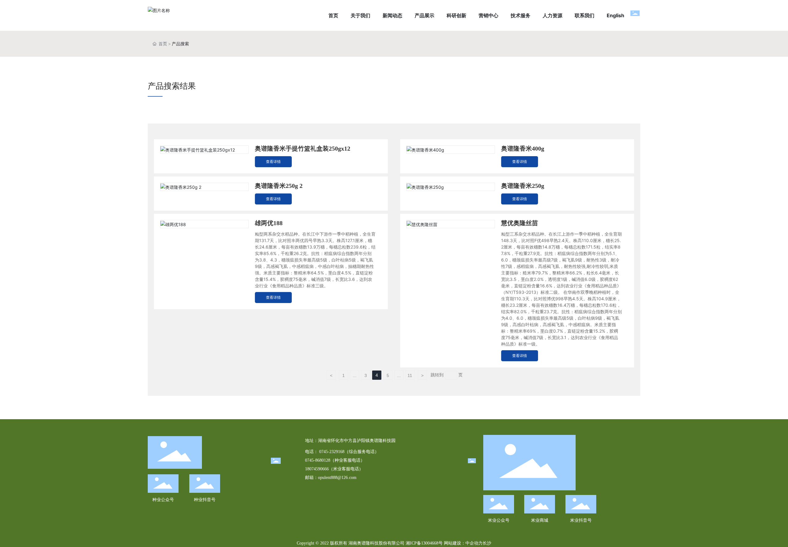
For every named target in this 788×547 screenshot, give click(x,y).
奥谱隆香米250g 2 (279, 185)
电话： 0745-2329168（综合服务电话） (342, 451)
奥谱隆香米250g (522, 185)
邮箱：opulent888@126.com (330, 477)
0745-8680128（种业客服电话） (335, 460)
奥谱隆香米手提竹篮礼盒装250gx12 (302, 148)
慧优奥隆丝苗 (519, 223)
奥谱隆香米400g (522, 148)
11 (410, 375)
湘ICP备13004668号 (424, 543)
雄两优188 (269, 223)
